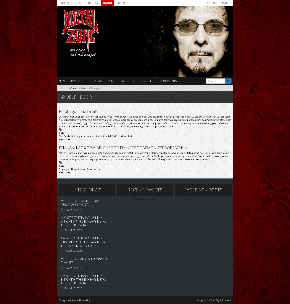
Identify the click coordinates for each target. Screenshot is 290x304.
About (79, 3)
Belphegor (76, 136)
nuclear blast (125, 136)
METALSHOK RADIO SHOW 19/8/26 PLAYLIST (84, 261)
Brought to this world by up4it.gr (74, 300)
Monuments (168, 81)
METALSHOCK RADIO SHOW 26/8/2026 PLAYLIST (80, 203)
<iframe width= (77, 88)
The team (93, 3)
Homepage (65, 3)
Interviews (94, 81)
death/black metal (101, 136)
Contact (122, 3)
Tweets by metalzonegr (145, 198)
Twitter (226, 3)
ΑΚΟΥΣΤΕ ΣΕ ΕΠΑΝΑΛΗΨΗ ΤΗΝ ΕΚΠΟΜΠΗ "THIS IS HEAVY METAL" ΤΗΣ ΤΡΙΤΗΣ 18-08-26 (84, 279)
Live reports (129, 81)
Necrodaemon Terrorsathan (85, 168)
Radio (107, 3)
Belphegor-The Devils (78, 111)
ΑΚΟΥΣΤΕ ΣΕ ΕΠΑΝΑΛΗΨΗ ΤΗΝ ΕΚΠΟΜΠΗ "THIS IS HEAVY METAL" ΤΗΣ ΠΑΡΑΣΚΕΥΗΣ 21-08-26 (84, 242)
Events (111, 81)
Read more (65, 139)
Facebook (211, 3)
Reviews (76, 81)
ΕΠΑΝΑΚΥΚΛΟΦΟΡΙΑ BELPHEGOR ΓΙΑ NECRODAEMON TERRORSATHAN (123, 147)
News (62, 81)
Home (62, 88)
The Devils (64, 136)
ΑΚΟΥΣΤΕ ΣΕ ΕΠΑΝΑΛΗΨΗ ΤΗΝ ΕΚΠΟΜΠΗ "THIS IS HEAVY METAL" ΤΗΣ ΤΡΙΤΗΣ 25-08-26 (84, 221)
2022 (115, 136)
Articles (149, 81)
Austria (87, 136)
